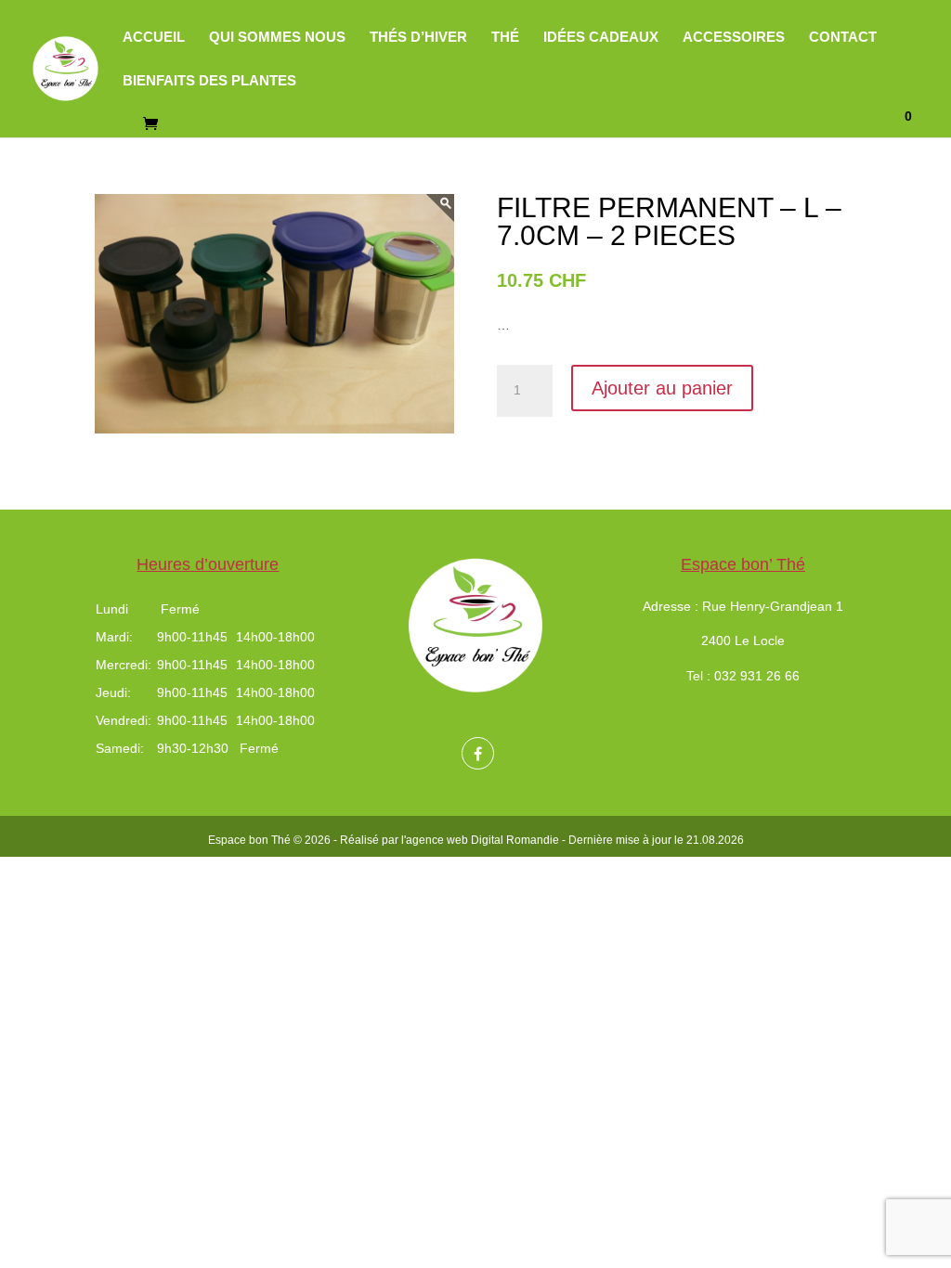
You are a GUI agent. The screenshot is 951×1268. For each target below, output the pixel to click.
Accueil (154, 38)
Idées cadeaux (600, 38)
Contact (843, 38)
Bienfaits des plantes (209, 81)
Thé (505, 38)
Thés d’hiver (418, 38)
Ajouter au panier (662, 388)
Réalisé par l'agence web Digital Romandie (449, 840)
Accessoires (734, 38)
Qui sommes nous (277, 38)
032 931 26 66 (757, 675)
